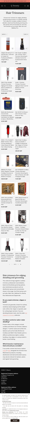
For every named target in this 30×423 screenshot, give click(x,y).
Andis (4, 350)
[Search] (5, 6)
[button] (18, 264)
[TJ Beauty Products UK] (15, 6)
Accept (15, 420)
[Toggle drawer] (2, 5)
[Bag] (28, 6)
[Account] (25, 6)
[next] (28, 1)
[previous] (2, 1)
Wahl (9, 350)
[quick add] (12, 48)
